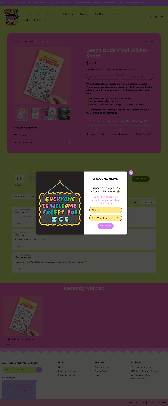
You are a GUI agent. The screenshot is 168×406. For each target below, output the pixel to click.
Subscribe (104, 226)
